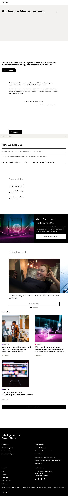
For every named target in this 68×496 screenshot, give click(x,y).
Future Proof (38, 454)
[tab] (34, 151)
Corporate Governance (59, 487)
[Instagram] (36, 479)
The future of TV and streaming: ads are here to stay (17, 394)
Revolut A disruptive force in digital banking (48, 460)
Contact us (5, 477)
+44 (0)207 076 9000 (42, 475)
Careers (4, 474)
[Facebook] (39, 479)
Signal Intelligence (7, 448)
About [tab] (4, 468)
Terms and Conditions (29, 487)
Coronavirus (38, 463)
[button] (31, 307)
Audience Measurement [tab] (23, 11)
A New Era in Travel (40, 448)
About (3, 471)
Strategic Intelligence (8, 454)
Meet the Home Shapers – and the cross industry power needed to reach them (16, 349)
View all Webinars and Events (44, 451)
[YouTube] (42, 479)
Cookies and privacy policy (44, 487)
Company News (6, 480)
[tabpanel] (17, 451)
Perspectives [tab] (39, 444)
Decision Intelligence (8, 451)
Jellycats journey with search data (45, 457)
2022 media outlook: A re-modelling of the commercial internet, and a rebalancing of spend (50, 350)
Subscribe (5, 484)
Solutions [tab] (5, 444)
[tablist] (31, 11)
